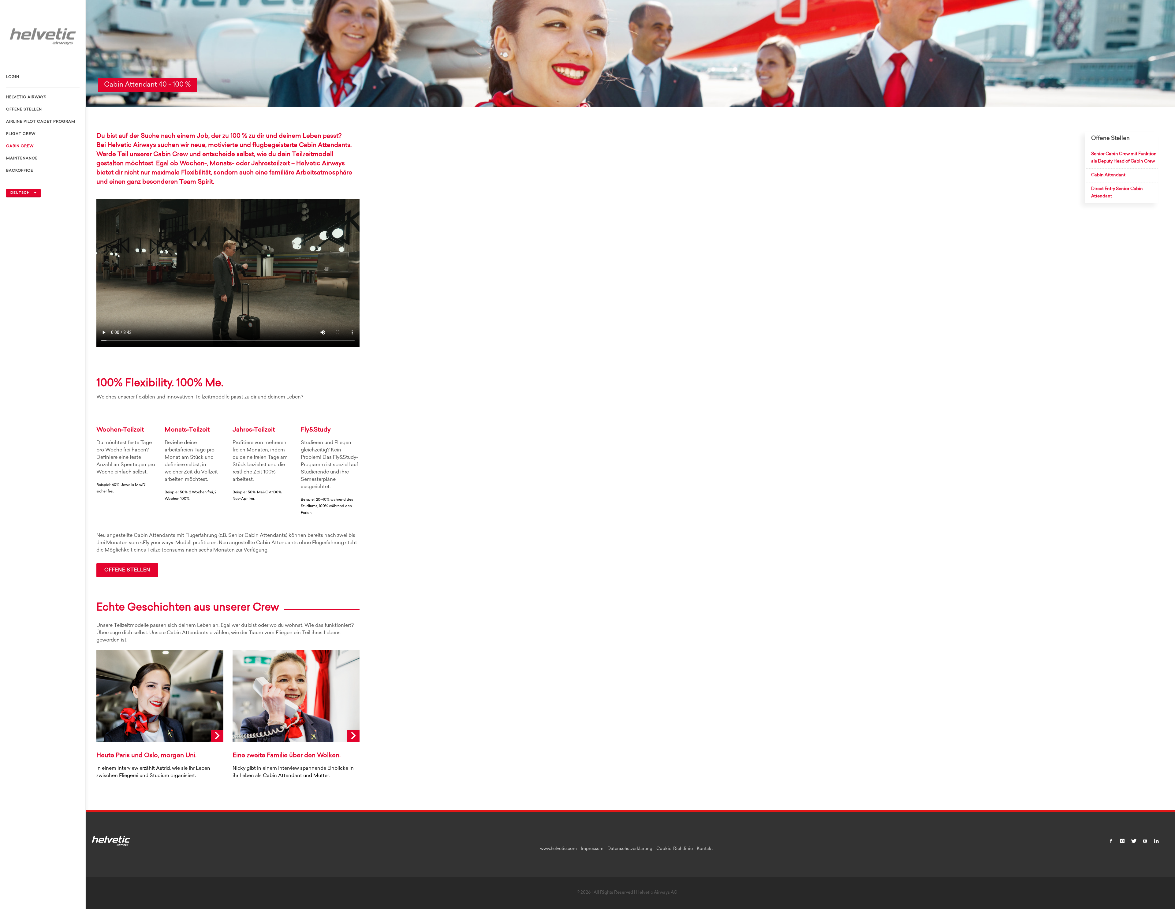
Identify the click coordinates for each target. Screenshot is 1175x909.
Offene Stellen (24, 109)
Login (12, 77)
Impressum (592, 849)
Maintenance (22, 158)
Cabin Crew (20, 146)
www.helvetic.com (558, 849)
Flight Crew (20, 134)
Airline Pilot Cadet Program (40, 122)
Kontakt (705, 849)
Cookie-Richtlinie (674, 849)
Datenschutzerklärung (629, 849)
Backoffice (19, 171)
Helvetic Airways (26, 97)
